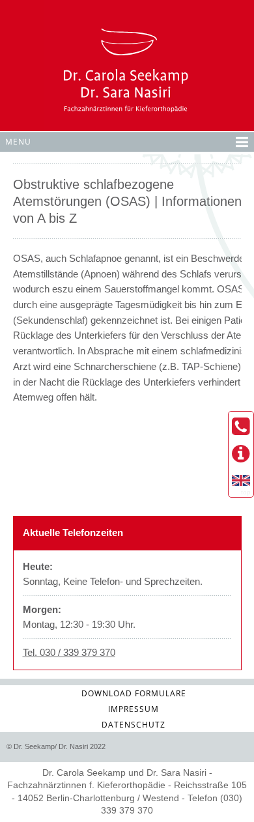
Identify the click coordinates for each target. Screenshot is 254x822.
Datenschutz (133, 724)
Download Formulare (133, 693)
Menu (18, 141)
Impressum (133, 709)
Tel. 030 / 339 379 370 (69, 652)
